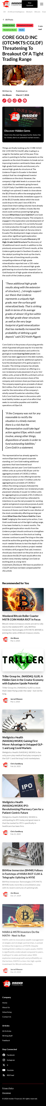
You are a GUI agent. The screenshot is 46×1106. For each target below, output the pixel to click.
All (4, 12)
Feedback (6, 1040)
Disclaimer (6, 1093)
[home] (12, 4)
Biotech (29, 12)
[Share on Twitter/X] (20, 101)
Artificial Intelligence (16, 12)
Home (4, 1003)
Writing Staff (7, 1036)
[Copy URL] (4, 101)
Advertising (7, 1012)
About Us (6, 1007)
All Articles (6, 1031)
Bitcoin (37, 12)
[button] (41, 4)
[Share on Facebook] (25, 101)
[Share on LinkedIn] (9, 101)
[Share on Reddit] (15, 101)
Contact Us (6, 1017)
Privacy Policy (8, 1088)
